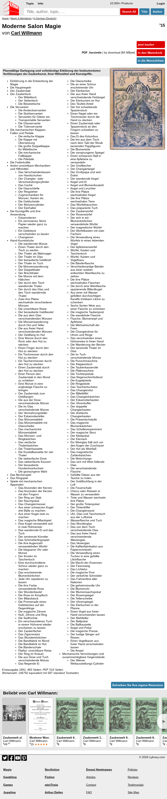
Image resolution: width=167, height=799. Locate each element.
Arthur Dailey (54, 792)
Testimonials (136, 784)
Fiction (50, 777)
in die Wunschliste (151, 60)
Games (8, 784)
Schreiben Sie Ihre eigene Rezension (137, 685)
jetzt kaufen (146, 44)
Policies (132, 769)
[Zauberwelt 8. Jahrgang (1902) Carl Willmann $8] (147, 715)
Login (161, 3)
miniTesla (51, 784)
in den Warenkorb (150, 52)
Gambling (10, 777)
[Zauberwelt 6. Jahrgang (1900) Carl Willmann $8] (68, 715)
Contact (91, 784)
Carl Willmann (26, 33)
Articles (91, 777)
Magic (7, 769)
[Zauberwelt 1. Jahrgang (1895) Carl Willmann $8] (94, 715)
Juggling (9, 792)
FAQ (89, 792)
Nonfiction (52, 769)
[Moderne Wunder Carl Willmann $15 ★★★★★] (41, 715)
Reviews (133, 777)
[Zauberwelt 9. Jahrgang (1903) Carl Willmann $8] (121, 715)
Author (157, 11)
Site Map (133, 792)
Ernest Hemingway (99, 769)
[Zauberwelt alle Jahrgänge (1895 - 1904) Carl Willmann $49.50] (14, 715)
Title (144, 11)
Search (128, 11)
